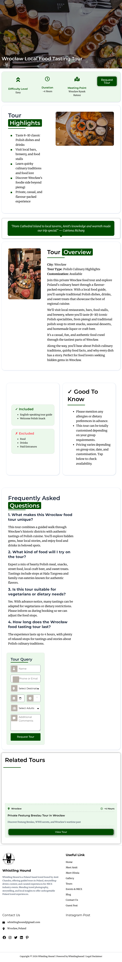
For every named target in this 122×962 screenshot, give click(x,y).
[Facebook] (4, 937)
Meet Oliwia (72, 872)
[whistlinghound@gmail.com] (21, 922)
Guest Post (72, 905)
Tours (69, 883)
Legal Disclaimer (94, 956)
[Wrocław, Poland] (14, 928)
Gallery (70, 878)
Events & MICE (74, 889)
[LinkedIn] (21, 937)
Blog (68, 894)
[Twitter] (16, 937)
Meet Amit (72, 867)
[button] (59, 129)
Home (69, 862)
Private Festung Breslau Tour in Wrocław (36, 815)
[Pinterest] (27, 937)
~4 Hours (47, 91)
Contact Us (72, 900)
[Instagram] (10, 937)
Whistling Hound (16, 870)
